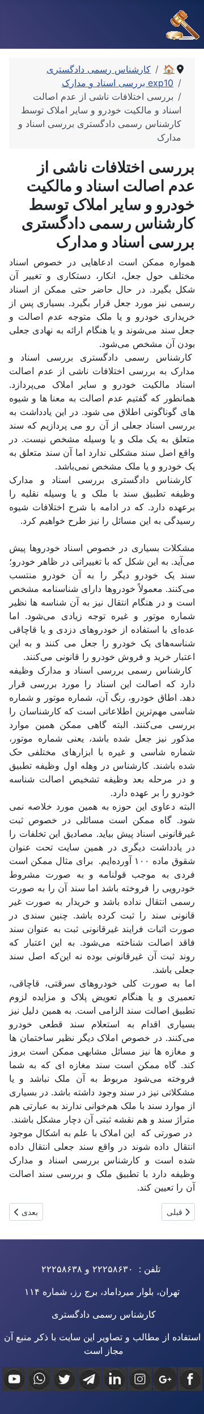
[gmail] (165, 1379)
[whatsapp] (39, 1379)
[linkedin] (114, 1379)
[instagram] (139, 1379)
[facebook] (190, 1379)
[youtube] (14, 1379)
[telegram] (89, 1379)
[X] (64, 1379)
